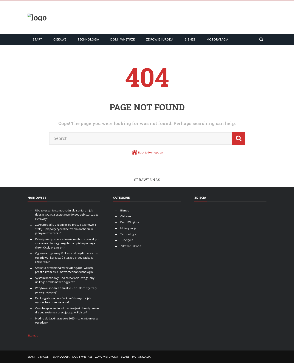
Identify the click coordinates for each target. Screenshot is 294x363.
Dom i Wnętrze (122, 39)
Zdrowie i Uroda (159, 39)
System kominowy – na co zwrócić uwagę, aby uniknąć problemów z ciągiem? (64, 280)
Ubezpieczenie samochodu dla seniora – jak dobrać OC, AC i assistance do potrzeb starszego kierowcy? (67, 214)
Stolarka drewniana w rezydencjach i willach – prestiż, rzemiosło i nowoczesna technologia (65, 270)
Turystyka (126, 240)
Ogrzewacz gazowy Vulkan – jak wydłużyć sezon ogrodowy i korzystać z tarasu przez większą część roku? (66, 257)
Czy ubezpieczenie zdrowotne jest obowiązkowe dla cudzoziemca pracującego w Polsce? (67, 310)
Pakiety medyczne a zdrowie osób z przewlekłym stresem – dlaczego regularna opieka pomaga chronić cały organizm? (67, 243)
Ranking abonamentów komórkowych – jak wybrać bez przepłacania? (63, 300)
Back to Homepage (150, 152)
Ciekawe (59, 39)
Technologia (88, 39)
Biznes (189, 39)
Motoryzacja (217, 39)
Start (37, 39)
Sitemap (33, 335)
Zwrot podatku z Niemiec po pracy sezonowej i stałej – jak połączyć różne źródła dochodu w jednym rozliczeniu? (65, 229)
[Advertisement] (188, 17)
